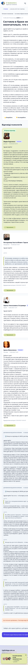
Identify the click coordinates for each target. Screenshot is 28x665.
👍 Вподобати (8, 117)
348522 (21, 436)
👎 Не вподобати (21, 117)
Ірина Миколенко (10, 350)
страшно (18, 397)
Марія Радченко (9, 141)
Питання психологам (7, 13)
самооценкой (22, 399)
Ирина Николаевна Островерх (15, 305)
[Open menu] (25, 3)
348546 (21, 491)
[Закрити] (25, 655)
